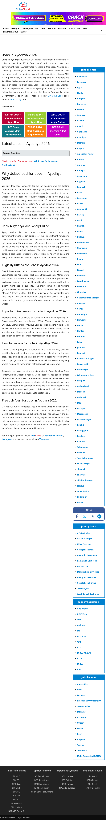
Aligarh (80, 148)
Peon (79, 734)
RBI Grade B (16, 807)
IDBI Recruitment (41, 784)
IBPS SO (16, 792)
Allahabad (82, 76)
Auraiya (80, 170)
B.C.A (79, 658)
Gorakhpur (82, 314)
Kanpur (80, 120)
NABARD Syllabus (67, 788)
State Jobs (82, 28)
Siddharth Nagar (85, 480)
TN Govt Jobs (83, 588)
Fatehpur (81, 286)
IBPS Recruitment (42, 780)
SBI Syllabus (67, 776)
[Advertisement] (52, 44)
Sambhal (81, 452)
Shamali (81, 469)
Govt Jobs (15, 28)
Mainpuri (81, 397)
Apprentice (82, 684)
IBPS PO (16, 776)
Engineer (81, 695)
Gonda (80, 308)
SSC (36, 28)
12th (79, 641)
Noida (80, 93)
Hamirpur (81, 320)
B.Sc (79, 669)
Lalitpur (81, 380)
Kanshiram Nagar (85, 358)
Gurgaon (81, 98)
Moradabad (82, 414)
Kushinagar (82, 369)
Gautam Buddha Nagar (88, 297)
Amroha (81, 165)
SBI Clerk (16, 788)
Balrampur (82, 198)
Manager (81, 711)
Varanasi (81, 115)
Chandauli (82, 248)
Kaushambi (82, 364)
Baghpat (81, 181)
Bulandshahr (83, 242)
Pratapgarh (82, 430)
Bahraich (81, 187)
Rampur (81, 441)
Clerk (79, 689)
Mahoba (81, 391)
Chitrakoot (82, 253)
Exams (23, 32)
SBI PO (16, 780)
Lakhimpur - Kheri (85, 375)
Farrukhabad (83, 281)
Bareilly (80, 214)
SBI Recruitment (42, 776)
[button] (100, 30)
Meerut (80, 109)
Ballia (79, 192)
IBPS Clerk (16, 784)
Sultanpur (82, 497)
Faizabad (81, 275)
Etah (79, 264)
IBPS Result (92, 780)
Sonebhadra (83, 491)
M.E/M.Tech (82, 636)
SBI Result (92, 776)
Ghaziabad (82, 131)
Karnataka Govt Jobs (87, 560)
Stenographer (83, 706)
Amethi (80, 159)
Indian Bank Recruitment (42, 792)
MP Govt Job (83, 566)
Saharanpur (82, 447)
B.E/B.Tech (82, 614)
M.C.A (80, 664)
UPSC (43, 28)
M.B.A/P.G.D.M (84, 653)
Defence (62, 28)
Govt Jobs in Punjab (86, 583)
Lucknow (81, 82)
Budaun (80, 237)
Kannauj (81, 353)
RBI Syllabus (67, 784)
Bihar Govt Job (84, 544)
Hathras (81, 336)
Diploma (81, 625)
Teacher (81, 745)
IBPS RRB (16, 795)
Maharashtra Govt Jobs (88, 572)
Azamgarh (82, 176)
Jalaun (80, 342)
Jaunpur (81, 347)
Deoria (80, 259)
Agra (79, 87)
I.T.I (79, 647)
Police (72, 28)
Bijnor (80, 231)
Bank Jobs (28, 28)
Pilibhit (80, 425)
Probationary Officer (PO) (89, 700)
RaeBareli (81, 436)
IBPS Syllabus (67, 780)
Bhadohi (81, 225)
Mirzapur (81, 408)
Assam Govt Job (84, 538)
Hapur (80, 325)
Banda (80, 203)
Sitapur (80, 485)
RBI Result (92, 784)
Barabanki (82, 209)
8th (78, 630)
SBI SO (16, 799)
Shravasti (81, 474)
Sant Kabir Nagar (85, 458)
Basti (79, 220)
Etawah (80, 270)
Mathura (81, 142)
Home (6, 28)
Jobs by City (15, 99)
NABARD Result (93, 788)
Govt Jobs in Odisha (86, 577)
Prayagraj (81, 104)
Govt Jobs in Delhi (85, 549)
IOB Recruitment (41, 788)
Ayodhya (81, 137)
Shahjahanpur (83, 463)
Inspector (81, 739)
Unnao (80, 502)
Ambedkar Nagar (85, 154)
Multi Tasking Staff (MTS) (89, 756)
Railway (52, 28)
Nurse (80, 728)
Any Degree (82, 608)
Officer (80, 723)
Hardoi (80, 331)
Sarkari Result (10, 32)
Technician (82, 750)
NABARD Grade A (16, 811)
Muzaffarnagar (84, 419)
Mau (79, 402)
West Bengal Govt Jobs (88, 594)
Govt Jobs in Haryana (87, 555)
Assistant (81, 717)
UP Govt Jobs (55, 95)
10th (79, 619)
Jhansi (80, 126)
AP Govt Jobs (83, 533)
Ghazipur (81, 303)
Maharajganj (83, 386)
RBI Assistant (16, 803)
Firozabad (82, 292)
